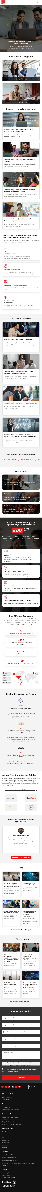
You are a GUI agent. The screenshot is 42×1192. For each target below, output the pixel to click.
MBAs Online (5, 1099)
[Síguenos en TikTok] (13, 1087)
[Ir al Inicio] (6, 2)
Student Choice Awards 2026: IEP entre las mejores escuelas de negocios (11, 985)
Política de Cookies (7, 1175)
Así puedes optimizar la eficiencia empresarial (11, 911)
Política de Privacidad (8, 1177)
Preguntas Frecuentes (8, 1122)
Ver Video (34, 847)
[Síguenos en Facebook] (2, 1087)
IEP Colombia (6, 1142)
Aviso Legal (5, 1173)
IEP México (5, 1145)
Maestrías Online (7, 1097)
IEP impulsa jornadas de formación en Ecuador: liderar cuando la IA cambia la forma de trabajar (11, 958)
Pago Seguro (6, 1132)
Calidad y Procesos (27, 459)
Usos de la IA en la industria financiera (29, 884)
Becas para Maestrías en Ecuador (11, 1124)
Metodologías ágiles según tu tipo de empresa (29, 912)
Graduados (5, 1119)
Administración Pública (10, 459)
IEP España (5, 1140)
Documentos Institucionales (10, 1109)
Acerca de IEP (6, 1107)
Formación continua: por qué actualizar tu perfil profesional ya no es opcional (11, 886)
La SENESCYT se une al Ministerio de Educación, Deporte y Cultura (30, 957)
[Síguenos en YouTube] (19, 1087)
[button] (0, 838)
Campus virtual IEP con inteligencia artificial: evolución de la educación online (30, 985)
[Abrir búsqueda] (37, 2)
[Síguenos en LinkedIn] (9, 1087)
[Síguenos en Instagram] (6, 1087)
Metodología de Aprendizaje (10, 1117)
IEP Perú (4, 1147)
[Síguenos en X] (16, 1087)
